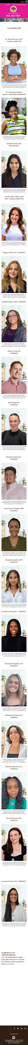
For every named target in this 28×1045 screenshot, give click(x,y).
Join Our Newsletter (13, 13)
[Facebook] (14, 1028)
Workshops (23, 4)
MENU (22, 2)
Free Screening (16, 4)
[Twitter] (18, 1028)
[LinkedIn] (21, 1028)
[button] (26, 2)
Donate (8, 4)
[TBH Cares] (13, 1038)
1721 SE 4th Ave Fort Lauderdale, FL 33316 (14, 1041)
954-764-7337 (13, 15)
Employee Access (14, 1034)
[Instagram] (25, 1028)
